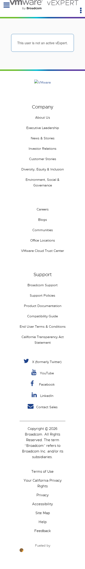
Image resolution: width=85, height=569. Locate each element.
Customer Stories (42, 159)
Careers (43, 209)
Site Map (42, 513)
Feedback (42, 531)
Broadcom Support (42, 285)
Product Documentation (42, 306)
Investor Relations (42, 148)
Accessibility (42, 504)
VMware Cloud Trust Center (42, 251)
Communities (42, 230)
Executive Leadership (42, 128)
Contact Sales (47, 407)
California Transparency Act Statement (42, 340)
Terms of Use (42, 471)
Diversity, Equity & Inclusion (42, 169)
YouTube (47, 373)
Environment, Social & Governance (43, 182)
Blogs (42, 220)
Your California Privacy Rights (43, 483)
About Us (42, 117)
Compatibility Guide (42, 316)
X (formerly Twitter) (46, 362)
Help (42, 522)
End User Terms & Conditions (43, 326)
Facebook (47, 384)
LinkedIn (46, 396)
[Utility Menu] (80, 10)
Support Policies (42, 295)
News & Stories (43, 138)
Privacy (42, 495)
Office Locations (42, 240)
